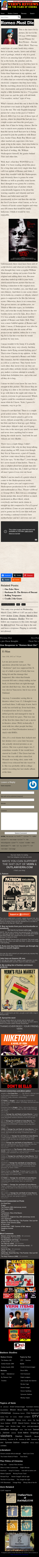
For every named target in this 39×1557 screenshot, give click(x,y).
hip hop (36, 1420)
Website (3, 803)
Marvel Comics (23, 1423)
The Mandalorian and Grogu (9, 1240)
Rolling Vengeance (13, 595)
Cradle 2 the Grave (13, 598)
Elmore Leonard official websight (10, 1453)
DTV (21, 1360)
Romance (13, 618)
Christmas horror (19, 1413)
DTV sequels (7, 1420)
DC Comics (13, 1416)
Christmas (5, 1413)
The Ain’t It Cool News (7, 1479)
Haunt (3, 1230)
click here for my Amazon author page (19, 930)
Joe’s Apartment (6, 1219)
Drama (22, 615)
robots (21, 1429)
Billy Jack (3, 1464)
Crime (15, 615)
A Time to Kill (5, 1224)
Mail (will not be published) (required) (12, 796)
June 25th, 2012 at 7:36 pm (11, 656)
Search (32, 13)
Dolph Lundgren (25, 1377)
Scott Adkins (23, 1433)
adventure (6, 1406)
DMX (18, 604)
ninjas (24, 1426)
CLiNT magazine (5, 1490)
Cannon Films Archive (16, 1464)
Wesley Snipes (25, 1398)
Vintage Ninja (17, 1482)
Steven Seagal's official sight (20, 1476)
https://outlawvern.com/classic (19, 1554)
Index (3, 1374)
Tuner (3, 1211)
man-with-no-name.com (29, 1470)
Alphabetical (10, 1374)
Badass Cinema (13, 13)
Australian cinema (32, 1407)
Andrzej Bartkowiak (8, 604)
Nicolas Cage (24, 1384)
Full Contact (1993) (7, 1209)
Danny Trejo (4, 1417)
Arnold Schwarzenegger (27, 1367)
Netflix (7, 1426)
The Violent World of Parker (9, 1456)
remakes (4, 1429)
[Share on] (24, 580)
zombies (3, 1446)
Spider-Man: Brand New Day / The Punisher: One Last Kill (19, 1220)
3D (1, 1406)
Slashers (28, 1360)
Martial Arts (32, 615)
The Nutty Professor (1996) (9, 1256)
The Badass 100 (6, 1360)
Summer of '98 (12, 1439)
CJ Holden (4, 1100)
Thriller (21, 618)
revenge (14, 1429)
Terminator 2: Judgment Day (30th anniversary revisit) (18, 1217)
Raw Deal (16, 1171)
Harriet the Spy (6, 1249)
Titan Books (24, 1456)
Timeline (3, 1380)
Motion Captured (5, 1473)
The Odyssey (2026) (7, 1243)
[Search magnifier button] (19, 17)
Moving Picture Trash (19, 1473)
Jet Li (23, 604)
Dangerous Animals (7, 1228)
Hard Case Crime (28, 1453)
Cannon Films (34, 1410)
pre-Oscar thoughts (10, 641)
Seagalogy (34, 1433)
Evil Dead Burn (13, 1093)
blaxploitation (4, 1410)
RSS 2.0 (7, 624)
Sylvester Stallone (26, 1394)
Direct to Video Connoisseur (9, 1467)
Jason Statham (5, 1423)
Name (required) (6, 785)
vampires (25, 1442)
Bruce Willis (24, 1370)
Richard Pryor (4, 1476)
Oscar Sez (33, 641)
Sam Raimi (27, 1429)
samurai (13, 1433)
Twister (3, 1251)
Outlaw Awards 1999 (7, 1364)
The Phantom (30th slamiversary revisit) (13, 1207)
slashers (6, 1436)
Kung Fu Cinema (14, 1470)
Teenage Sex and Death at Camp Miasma (19, 1114)
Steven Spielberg (25, 1391)
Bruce (13, 1410)
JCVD (14, 1423)
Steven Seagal (25, 1387)
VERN (3, 1129)
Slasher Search (23, 1436)
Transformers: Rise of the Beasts (11, 1213)
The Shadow (5, 1215)
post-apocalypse (33, 1426)
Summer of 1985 (24, 1439)
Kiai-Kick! (3, 1470)
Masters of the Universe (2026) (10, 1222)
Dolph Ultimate (24, 1467)
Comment (4, 811)
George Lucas (21, 1420)
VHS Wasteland (5, 1482)
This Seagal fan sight (23, 1479)
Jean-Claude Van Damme (28, 1380)
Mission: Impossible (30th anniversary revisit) (15, 1245)
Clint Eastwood (25, 1374)
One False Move (12, 589)
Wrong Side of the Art (30, 1482)
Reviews (24, 13)
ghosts (29, 1420)
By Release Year (6, 1377)
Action (9, 615)
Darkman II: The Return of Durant (21, 592)
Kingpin (12, 1100)
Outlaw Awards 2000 (7, 1367)
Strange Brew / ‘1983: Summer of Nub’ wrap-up (16, 1226)
